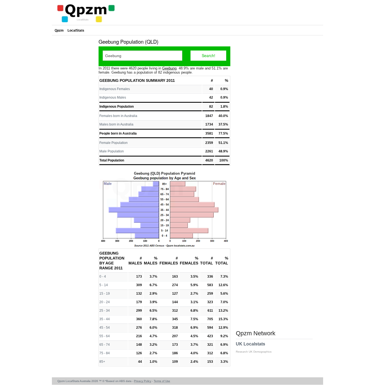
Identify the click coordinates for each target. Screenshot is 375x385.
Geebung (169, 68)
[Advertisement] (74, 119)
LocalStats (76, 30)
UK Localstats (254, 347)
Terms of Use (162, 381)
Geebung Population (122, 80)
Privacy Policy (142, 381)
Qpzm (59, 30)
